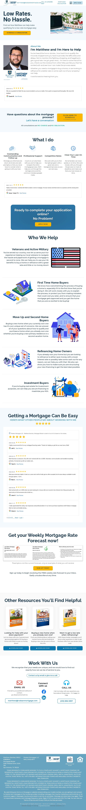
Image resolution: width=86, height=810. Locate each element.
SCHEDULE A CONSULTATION (17, 33)
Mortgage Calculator (61, 2)
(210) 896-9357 (66, 701)
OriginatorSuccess (44, 805)
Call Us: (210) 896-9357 (47, 2)
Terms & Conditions (48, 804)
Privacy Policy (61, 804)
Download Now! (16, 648)
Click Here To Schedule (70, 117)
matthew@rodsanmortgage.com (29, 3)
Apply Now (77, 3)
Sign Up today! (43, 568)
